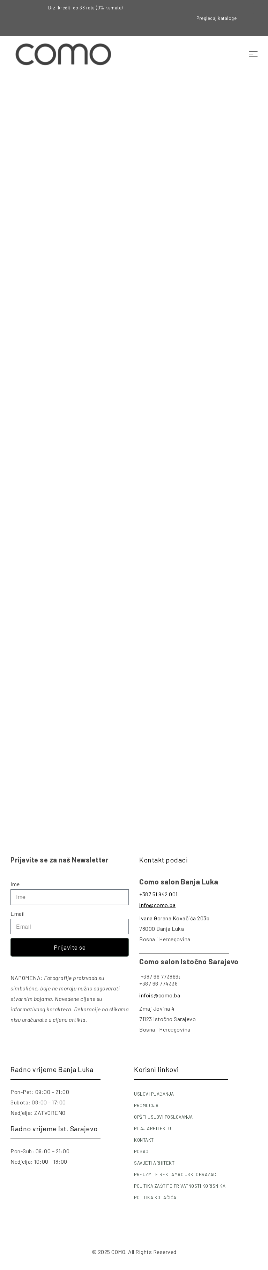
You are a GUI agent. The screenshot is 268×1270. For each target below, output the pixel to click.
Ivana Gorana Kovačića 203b (174, 918)
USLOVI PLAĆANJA (154, 1094)
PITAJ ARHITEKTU (152, 1128)
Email (17, 913)
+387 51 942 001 (158, 894)
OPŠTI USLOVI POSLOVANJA (163, 1117)
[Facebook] (258, 8)
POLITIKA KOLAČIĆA (155, 1197)
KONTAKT (144, 1140)
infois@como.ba (159, 995)
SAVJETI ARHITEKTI (155, 1163)
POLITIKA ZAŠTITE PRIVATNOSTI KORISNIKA (179, 1186)
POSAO (141, 1151)
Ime (15, 884)
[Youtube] (258, 28)
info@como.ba (157, 905)
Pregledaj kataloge (216, 18)
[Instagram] (258, 18)
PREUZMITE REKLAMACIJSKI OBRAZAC (175, 1174)
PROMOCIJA (146, 1105)
